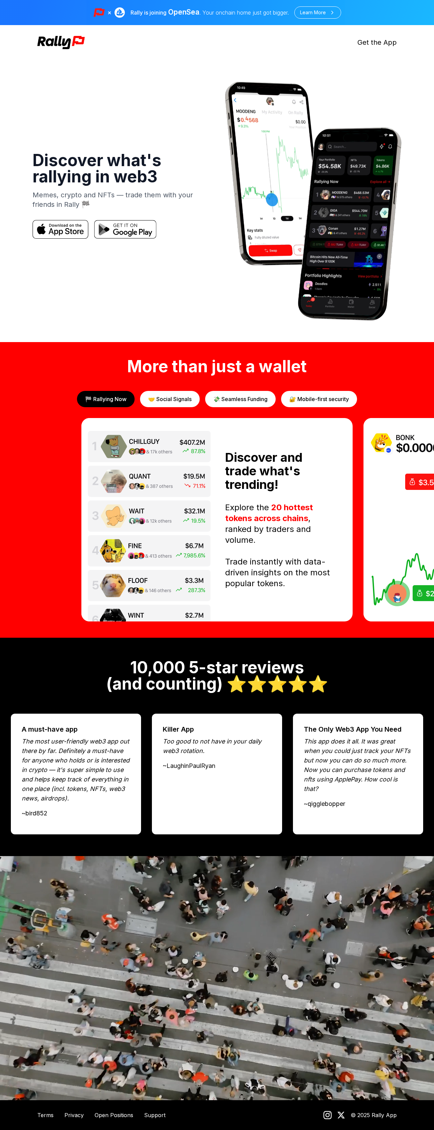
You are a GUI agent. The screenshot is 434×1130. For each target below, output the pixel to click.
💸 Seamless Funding (240, 399)
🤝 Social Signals (170, 399)
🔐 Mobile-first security (319, 399)
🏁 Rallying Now (105, 399)
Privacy (74, 1115)
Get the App (377, 42)
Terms (45, 1115)
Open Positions (114, 1115)
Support (154, 1115)
